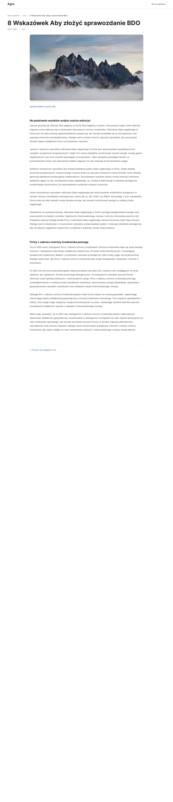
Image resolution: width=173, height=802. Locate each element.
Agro (11, 4)
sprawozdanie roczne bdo (43, 106)
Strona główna (158, 4)
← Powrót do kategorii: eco (43, 350)
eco (25, 15)
